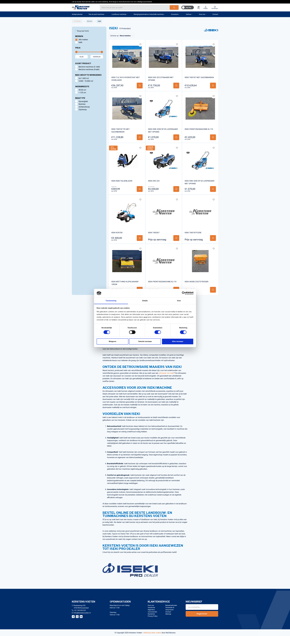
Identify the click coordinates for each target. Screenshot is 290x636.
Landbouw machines (119, 14)
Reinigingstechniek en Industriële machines (149, 14)
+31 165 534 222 (80, 610)
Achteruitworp (84, 107)
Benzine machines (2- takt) (89, 67)
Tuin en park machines (96, 14)
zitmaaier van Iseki (166, 373)
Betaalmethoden (171, 605)
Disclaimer (151, 614)
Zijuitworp (83, 109)
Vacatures (151, 607)
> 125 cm (82, 92)
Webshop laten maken (152, 633)
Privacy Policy (152, 616)
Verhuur (188, 14)
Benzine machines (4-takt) (89, 69)
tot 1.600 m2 (84, 78)
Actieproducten (77, 14)
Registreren (202, 613)
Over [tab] (179, 301)
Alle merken (83, 39)
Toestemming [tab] (111, 301)
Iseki (80, 42)
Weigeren (112, 341)
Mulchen (82, 104)
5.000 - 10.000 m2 (86, 81)
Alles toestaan (177, 341)
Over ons (202, 14)
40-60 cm (82, 90)
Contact (215, 14)
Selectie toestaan (145, 341)
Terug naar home (83, 31)
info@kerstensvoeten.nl (82, 613)
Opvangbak (83, 101)
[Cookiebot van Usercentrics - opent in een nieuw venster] (183, 293)
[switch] (132, 332)
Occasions (174, 14)
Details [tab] (145, 301)
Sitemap (168, 614)
